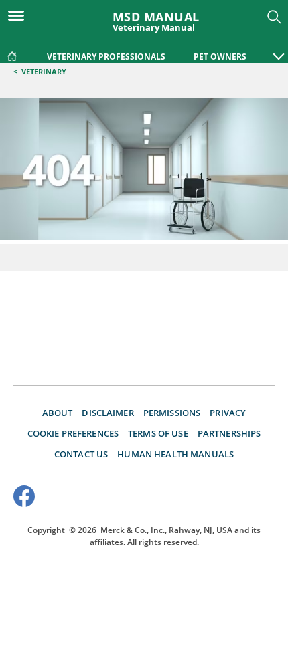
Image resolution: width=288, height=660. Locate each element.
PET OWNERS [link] (220, 56)
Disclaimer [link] (107, 413)
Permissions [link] (172, 413)
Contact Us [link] (81, 454)
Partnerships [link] (229, 433)
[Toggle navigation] (20, 14)
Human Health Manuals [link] (175, 454)
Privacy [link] (228, 413)
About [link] (57, 413)
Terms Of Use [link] (158, 433)
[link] (12, 53)
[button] (278, 49)
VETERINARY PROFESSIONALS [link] (106, 56)
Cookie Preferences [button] (73, 433)
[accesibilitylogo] (249, 498)
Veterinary (43, 71)
